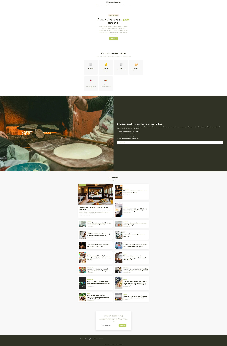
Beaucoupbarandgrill (113, 2)
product (116, 4)
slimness (128, 4)
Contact (101, 338)
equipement (102, 4)
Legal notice (95, 338)
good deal (108, 4)
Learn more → (122, 142)
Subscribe (122, 325)
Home (98, 4)
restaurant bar (122, 4)
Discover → (113, 38)
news (113, 4)
